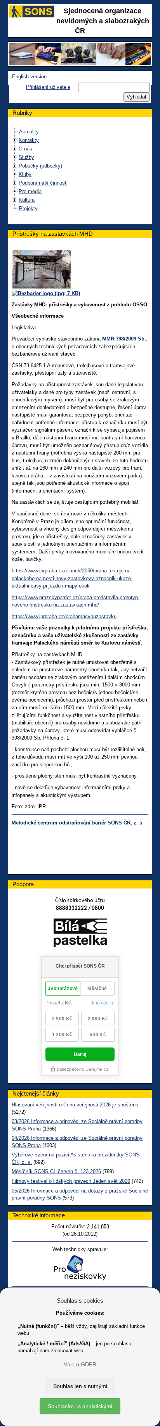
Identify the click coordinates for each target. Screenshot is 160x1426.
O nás (25, 149)
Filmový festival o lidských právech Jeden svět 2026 (71, 1181)
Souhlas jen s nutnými (80, 1386)
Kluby (25, 174)
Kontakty (29, 140)
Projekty (28, 208)
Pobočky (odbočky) (40, 166)
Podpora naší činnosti (43, 183)
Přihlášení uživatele (48, 87)
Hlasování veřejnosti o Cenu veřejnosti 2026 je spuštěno (75, 1105)
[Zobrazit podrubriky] (15, 140)
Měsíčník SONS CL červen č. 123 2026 (56, 1171)
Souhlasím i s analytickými (80, 1406)
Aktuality (29, 132)
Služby (26, 157)
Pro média (30, 191)
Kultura (27, 200)
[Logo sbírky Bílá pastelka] (80, 934)
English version (29, 77)
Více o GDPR (80, 1364)
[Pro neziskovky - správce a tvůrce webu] (80, 1267)
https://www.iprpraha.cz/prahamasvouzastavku (64, 616)
